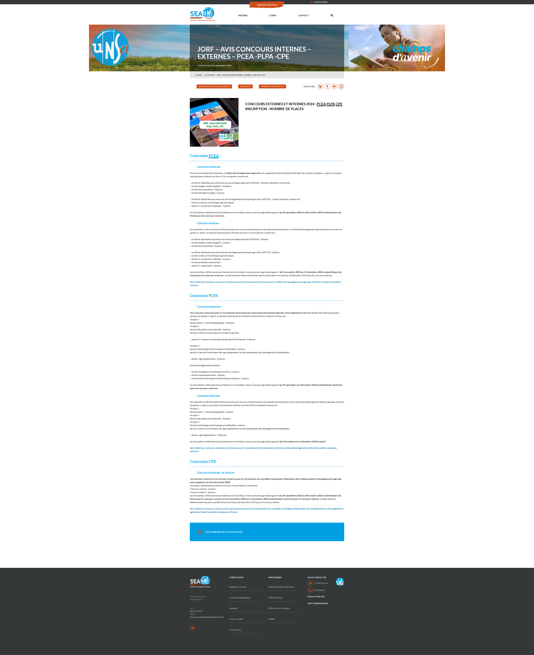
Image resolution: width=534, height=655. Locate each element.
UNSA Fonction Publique (279, 608)
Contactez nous (321, 583)
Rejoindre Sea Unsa (267, 4)
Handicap (233, 608)
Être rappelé (319, 590)
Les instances (235, 629)
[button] (332, 15)
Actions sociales (236, 619)
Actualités (209, 75)
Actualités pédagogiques (240, 597)
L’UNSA (271, 619)
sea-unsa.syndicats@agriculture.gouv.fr (207, 617)
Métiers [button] (243, 15)
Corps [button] (272, 15)
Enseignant (245, 86)
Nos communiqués (318, 603)
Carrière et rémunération (272, 86)
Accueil (198, 75)
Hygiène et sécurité (237, 587)
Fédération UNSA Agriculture (281, 587)
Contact (303, 15)
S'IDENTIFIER (320, 2)
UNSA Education (275, 597)
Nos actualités (316, 597)
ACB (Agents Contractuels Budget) (214, 86)
